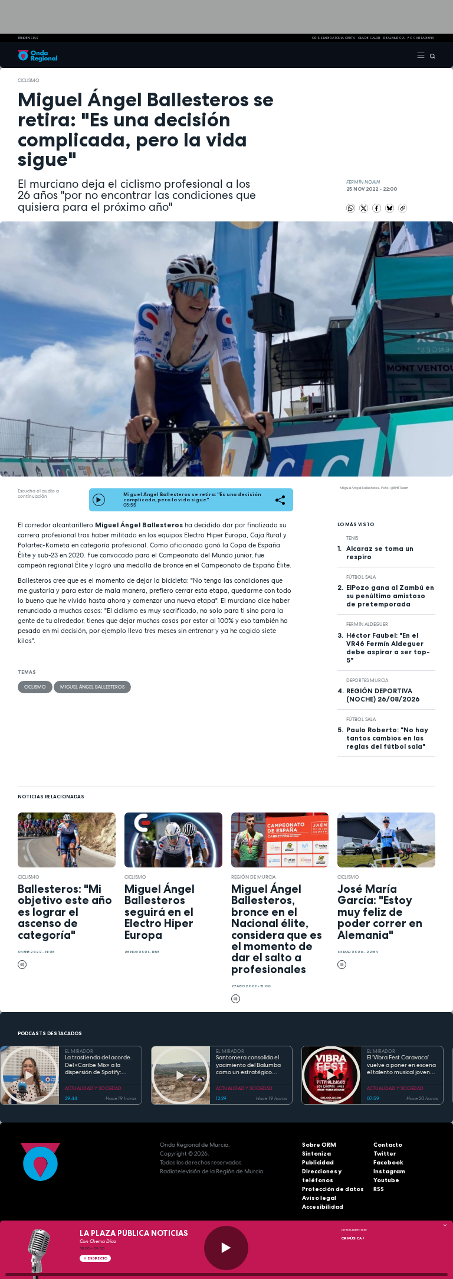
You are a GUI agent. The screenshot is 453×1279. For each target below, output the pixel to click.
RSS (378, 1189)
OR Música (352, 1238)
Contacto (387, 1145)
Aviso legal (319, 1198)
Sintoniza (316, 1153)
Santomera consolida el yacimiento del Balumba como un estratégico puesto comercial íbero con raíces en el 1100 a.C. (249, 1065)
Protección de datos (333, 1189)
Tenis (352, 538)
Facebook (388, 1162)
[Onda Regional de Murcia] (37, 54)
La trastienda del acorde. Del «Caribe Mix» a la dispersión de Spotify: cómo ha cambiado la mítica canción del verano (99, 1065)
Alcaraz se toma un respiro (379, 552)
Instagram (389, 1171)
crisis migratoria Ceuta (333, 37)
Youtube (386, 1180)
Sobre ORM (319, 1145)
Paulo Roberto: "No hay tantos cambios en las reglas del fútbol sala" (387, 738)
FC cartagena (421, 37)
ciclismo (29, 80)
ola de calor (369, 37)
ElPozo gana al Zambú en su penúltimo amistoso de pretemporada (390, 595)
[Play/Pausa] (226, 1248)
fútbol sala (361, 577)
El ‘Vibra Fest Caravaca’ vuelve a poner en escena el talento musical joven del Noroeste (401, 1065)
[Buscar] (430, 54)
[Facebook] (377, 208)
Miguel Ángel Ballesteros (92, 687)
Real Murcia (394, 37)
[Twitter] (364, 208)
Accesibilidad (322, 1207)
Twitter (384, 1153)
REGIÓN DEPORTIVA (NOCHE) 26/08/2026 (383, 695)
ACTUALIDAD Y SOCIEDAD (93, 1088)
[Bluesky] (390, 208)
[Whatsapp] (350, 208)
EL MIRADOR (79, 1051)
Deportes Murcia (367, 680)
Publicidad (318, 1162)
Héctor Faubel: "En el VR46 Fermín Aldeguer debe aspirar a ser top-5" (388, 647)
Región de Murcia (253, 877)
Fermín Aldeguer (367, 624)
